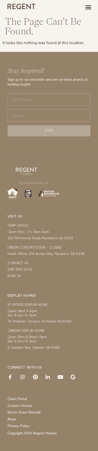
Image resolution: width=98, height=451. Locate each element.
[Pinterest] (35, 377)
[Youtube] (60, 377)
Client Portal (17, 399)
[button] (88, 7)
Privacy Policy (18, 426)
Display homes (22, 295)
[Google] (72, 377)
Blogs (12, 419)
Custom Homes (20, 406)
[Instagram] (22, 377)
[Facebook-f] (10, 377)
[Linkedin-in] (47, 377)
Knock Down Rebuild (24, 412)
